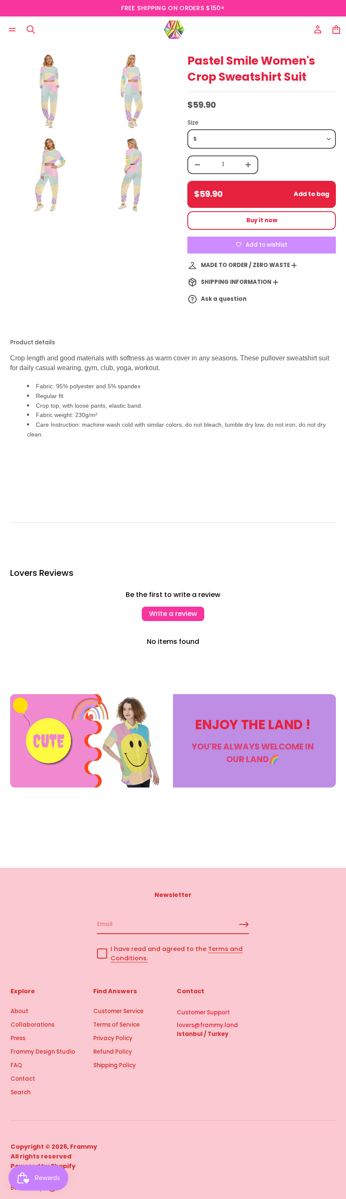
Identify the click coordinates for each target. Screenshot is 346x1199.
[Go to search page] (31, 29)
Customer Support (203, 1012)
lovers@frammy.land (207, 1025)
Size (192, 123)
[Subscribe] (244, 924)
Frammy (83, 1146)
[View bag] (336, 29)
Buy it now (261, 220)
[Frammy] (174, 30)
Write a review (173, 614)
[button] (31, 29)
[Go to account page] (317, 29)
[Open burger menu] (12, 29)
